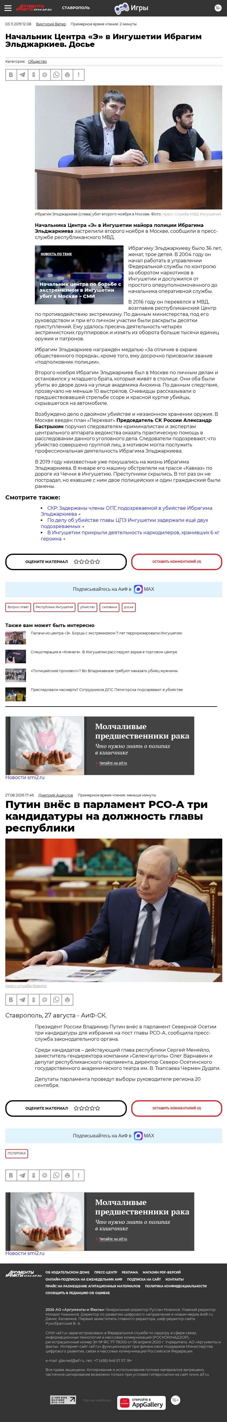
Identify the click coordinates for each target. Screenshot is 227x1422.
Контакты (175, 1279)
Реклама (130, 1272)
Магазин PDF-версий (162, 1272)
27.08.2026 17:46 (19, 795)
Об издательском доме (68, 1272)
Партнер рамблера (96, 1400)
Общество (37, 61)
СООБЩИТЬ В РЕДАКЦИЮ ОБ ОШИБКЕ (78, 1293)
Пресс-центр (105, 1272)
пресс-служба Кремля (25, 986)
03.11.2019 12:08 (18, 24)
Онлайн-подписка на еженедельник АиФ (84, 1279)
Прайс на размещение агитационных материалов (93, 1286)
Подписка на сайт (144, 1279)
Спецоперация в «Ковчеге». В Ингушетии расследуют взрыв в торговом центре (104, 652)
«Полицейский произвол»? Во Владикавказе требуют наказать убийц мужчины (104, 671)
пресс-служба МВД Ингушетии (192, 214)
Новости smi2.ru (25, 777)
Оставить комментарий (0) (177, 562)
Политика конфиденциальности (176, 1286)
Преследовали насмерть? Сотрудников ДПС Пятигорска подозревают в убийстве (107, 689)
